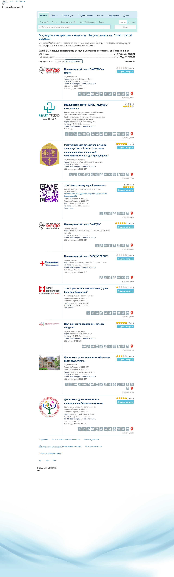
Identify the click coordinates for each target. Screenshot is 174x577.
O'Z (18, 1)
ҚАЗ (11, 1)
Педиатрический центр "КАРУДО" (82, 224)
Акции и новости (85, 15)
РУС (4, 1)
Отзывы (100, 15)
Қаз (47, 460)
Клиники (43, 15)
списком (123, 22)
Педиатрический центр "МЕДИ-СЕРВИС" (86, 256)
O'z (54, 460)
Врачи (54, 15)
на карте (131, 22)
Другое (126, 15)
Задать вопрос (125, 71)
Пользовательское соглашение (66, 439)
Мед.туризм (113, 15)
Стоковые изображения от (50, 453)
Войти (22, 1)
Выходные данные (93, 446)
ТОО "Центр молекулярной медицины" (85, 185)
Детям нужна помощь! (71, 446)
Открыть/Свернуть (11, 7)
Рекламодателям (91, 439)
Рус (40, 460)
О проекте (43, 439)
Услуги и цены (67, 15)
